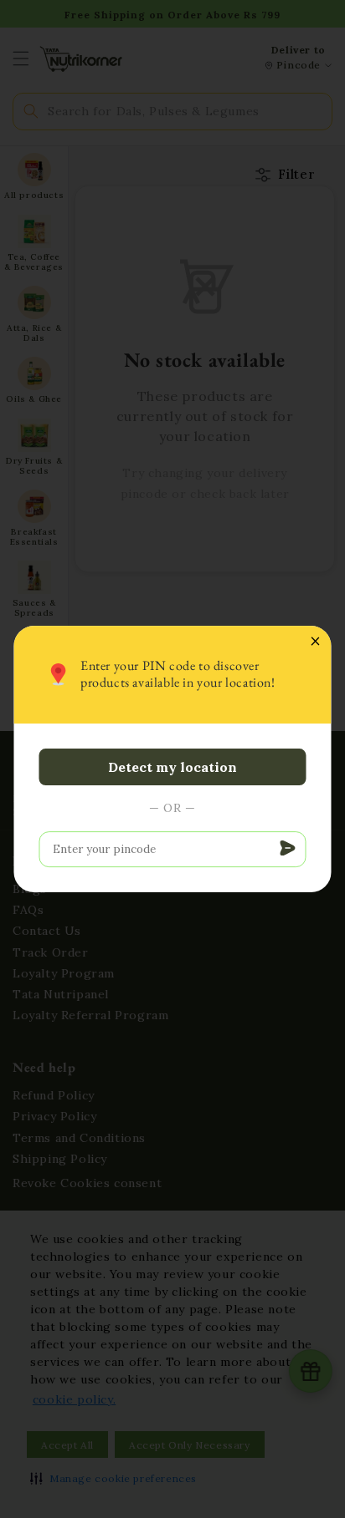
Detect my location (172, 767)
